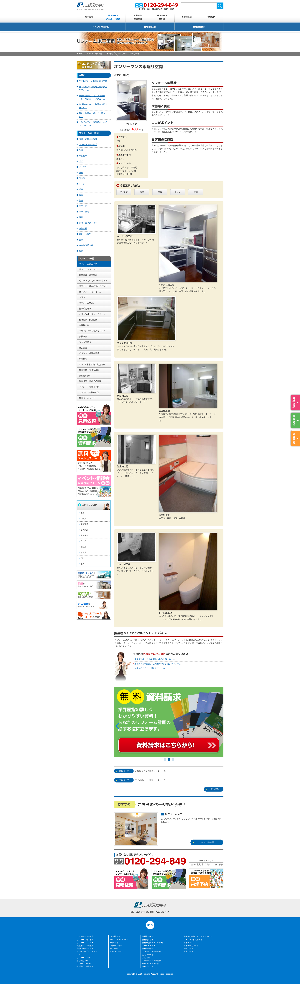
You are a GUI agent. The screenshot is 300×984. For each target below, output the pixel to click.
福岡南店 (84, 530)
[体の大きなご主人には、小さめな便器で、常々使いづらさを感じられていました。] (136, 560)
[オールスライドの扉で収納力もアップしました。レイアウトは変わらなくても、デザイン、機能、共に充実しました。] (146, 339)
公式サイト (188, 948)
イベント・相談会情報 (89, 353)
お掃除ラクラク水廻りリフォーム (150, 668)
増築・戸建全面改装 (88, 139)
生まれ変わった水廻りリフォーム (150, 780)
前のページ (124, 771)
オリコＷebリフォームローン (92, 314)
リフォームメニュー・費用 (113, 17)
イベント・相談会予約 (89, 387)
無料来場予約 (147, 948)
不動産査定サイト (191, 945)
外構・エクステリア (88, 223)
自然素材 (83, 228)
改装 (81, 150)
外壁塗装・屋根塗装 (88, 275)
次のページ (124, 780)
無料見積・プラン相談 (89, 370)
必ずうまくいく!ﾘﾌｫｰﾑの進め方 (93, 280)
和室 (81, 195)
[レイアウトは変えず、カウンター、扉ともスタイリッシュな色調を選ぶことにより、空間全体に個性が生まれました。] (188, 280)
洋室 (81, 189)
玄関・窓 (83, 206)
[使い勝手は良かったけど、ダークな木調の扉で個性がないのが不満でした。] (136, 232)
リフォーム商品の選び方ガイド (93, 286)
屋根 (81, 217)
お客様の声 (187, 17)
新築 (81, 251)
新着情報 (83, 359)
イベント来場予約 (101, 27)
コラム (82, 297)
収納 (81, 200)
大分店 (83, 541)
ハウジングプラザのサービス (92, 331)
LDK (81, 161)
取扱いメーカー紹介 (150, 963)
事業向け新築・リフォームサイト (198, 936)
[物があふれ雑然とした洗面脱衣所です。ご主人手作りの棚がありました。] (136, 391)
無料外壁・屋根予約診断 (90, 381)
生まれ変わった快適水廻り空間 (93, 81)
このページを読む (207, 842)
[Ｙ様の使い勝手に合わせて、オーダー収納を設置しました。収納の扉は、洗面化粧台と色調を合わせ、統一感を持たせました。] (188, 406)
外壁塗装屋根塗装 (138, 17)
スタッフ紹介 (85, 342)
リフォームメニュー (88, 269)
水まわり (110, 54)
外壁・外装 (84, 212)
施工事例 (89, 17)
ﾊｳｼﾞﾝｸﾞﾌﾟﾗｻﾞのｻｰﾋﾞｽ (119, 940)
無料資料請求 (199, 27)
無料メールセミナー (88, 398)
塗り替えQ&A (85, 308)
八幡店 (83, 518)
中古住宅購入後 (86, 245)
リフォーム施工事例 (94, 54)
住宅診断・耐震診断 (88, 320)
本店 (82, 513)
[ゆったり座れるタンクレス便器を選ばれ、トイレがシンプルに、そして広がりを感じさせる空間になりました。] (188, 608)
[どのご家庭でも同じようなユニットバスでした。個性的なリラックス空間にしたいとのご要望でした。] (136, 462)
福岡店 (83, 552)
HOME (79, 54)
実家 (81, 240)
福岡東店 (84, 524)
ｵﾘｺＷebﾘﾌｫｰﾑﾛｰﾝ (84, 963)
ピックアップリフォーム (90, 292)
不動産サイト (189, 942)
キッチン (83, 167)
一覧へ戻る (214, 789)
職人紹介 (83, 348)
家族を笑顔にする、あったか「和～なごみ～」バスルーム (92, 97)
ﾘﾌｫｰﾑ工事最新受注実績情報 (92, 364)
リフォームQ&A (86, 303)
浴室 (81, 172)
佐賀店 (83, 547)
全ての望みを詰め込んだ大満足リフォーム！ (93, 88)
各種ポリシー (147, 966)
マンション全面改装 (88, 144)
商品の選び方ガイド (85, 948)
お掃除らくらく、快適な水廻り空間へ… (93, 106)
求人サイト (188, 951)
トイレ (82, 184)
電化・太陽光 (85, 234)
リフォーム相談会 (162, 17)
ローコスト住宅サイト (193, 940)
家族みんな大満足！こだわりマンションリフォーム (158, 664)
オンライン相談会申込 (89, 392)
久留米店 (84, 535)
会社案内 (211, 17)
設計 (82, 558)
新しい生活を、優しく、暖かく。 (92, 115)
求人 (82, 564)
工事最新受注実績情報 (151, 960)
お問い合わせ (147, 955)
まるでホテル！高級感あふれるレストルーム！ (156, 659)
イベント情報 (116, 951)
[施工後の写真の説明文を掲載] (188, 511)
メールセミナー (148, 945)
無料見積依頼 (150, 27)
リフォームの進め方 (85, 936)
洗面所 (82, 178)
